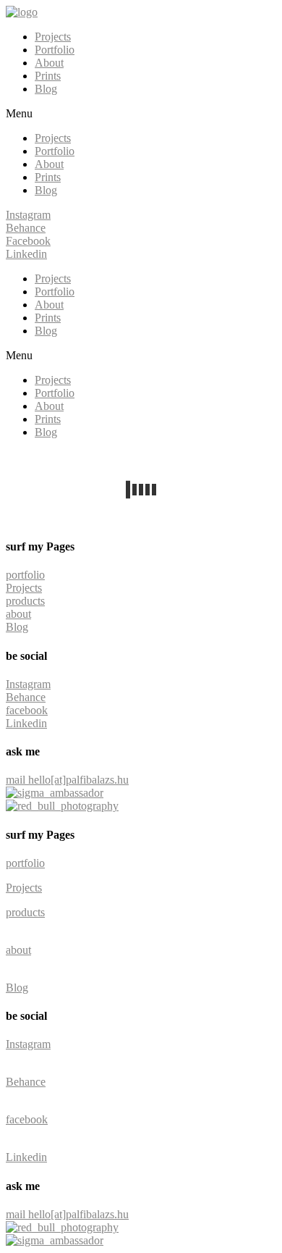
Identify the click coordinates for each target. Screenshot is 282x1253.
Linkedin (26, 723)
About (49, 62)
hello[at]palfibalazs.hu (78, 780)
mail (17, 780)
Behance (26, 697)
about (18, 614)
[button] (141, 113)
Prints (48, 76)
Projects (53, 36)
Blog (46, 89)
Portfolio (54, 49)
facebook (27, 710)
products (25, 601)
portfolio (25, 575)
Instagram (28, 684)
